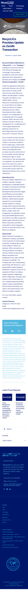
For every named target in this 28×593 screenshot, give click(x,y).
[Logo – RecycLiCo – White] (7, 2)
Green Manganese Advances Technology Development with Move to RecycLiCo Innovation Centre (6, 410)
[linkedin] (10, 489)
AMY (10, 454)
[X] (5, 331)
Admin (7, 585)
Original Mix (19, 585)
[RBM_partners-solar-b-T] (13, 554)
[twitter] (4, 489)
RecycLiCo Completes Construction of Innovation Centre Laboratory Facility (20, 408)
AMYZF (5, 456)
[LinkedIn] (12, 331)
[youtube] (7, 489)
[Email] (19, 331)
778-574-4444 (12, 481)
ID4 (15, 456)
